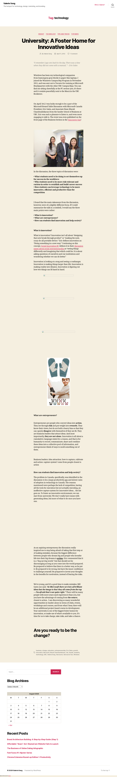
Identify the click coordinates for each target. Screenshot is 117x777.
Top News (75, 34)
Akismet (10, 775)
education (51, 650)
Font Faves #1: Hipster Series (19, 753)
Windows (76, 654)
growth (75, 650)
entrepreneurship (60, 650)
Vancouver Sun (74, 120)
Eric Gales (69, 650)
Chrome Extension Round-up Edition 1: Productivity (29, 757)
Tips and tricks (63, 34)
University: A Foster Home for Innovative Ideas (58, 43)
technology (39, 654)
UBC (45, 654)
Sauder (71, 652)
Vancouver (59, 654)
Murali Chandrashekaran (57, 652)
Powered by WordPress (32, 770)
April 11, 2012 (61, 54)
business (39, 650)
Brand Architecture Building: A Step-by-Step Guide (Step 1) (32, 739)
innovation (39, 652)
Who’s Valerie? (100, 5)
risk (67, 652)
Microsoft (46, 652)
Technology (51, 34)
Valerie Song (9, 3)
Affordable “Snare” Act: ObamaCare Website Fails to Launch (32, 744)
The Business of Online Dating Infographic (25, 748)
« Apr (10, 725)
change (44, 650)
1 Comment (73, 54)
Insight (41, 34)
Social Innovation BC (50, 246)
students (77, 652)
